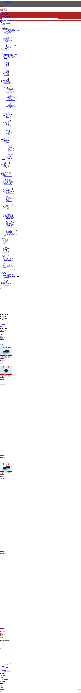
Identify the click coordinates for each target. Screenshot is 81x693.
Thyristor (5, 122)
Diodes (5, 87)
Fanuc (5, 242)
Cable (3, 27)
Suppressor (8, 102)
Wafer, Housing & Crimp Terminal (9, 77)
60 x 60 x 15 (10, 145)
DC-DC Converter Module (6, 81)
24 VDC (7, 149)
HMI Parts (4, 174)
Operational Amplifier (7, 214)
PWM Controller (8, 226)
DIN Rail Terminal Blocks (8, 57)
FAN (3, 139)
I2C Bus (7, 197)
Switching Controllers (9, 229)
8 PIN (7, 71)
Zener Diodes (8, 109)
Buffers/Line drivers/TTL (10, 193)
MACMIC (5, 247)
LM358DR (2, 554)
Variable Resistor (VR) (5, 283)
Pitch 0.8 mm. (6, 161)
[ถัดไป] (1, 692)
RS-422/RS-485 (8, 202)
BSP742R (1, 342)
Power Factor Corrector (10, 224)
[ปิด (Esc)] (0, 691)
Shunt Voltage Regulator (10, 227)
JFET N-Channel (8, 114)
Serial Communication (9, 203)
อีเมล (1, 685)
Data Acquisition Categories (8, 182)
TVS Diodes (8, 103)
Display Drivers (8, 219)
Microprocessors (9, 188)
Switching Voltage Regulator (10, 230)
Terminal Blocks (6, 75)
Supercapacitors (6, 39)
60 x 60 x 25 (10, 146)
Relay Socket (6, 72)
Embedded (6, 185)
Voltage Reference (9, 233)
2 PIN (7, 66)
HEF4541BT (2, 326)
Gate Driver (8, 220)
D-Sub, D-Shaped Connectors (9, 56)
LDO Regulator (8, 221)
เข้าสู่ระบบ (6, 679)
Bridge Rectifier (8, 88)
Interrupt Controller (9, 198)
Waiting (3, 286)
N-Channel (7, 117)
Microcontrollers (9, 187)
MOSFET (5, 115)
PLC (3, 238)
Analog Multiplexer (7, 178)
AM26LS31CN (2, 478)
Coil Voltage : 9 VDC (7, 265)
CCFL (5, 43)
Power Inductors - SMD (8, 176)
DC (4, 141)
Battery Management (9, 218)
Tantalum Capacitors (7, 40)
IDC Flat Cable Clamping (8, 59)
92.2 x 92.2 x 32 (10, 148)
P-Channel (7, 119)
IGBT (5, 111)
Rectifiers (7, 93)
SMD (7, 33)
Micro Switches (6, 275)
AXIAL (5, 165)
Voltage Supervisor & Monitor (11, 234)
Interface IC (6, 192)
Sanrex (5, 250)
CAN (7, 194)
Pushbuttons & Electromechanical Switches (11, 276)
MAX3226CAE (2, 381)
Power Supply (4, 254)
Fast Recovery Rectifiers (10, 89)
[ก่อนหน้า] (0, 692)
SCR (6, 124)
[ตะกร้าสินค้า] (4, 17)
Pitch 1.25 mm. (6, 163)
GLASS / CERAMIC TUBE (8, 167)
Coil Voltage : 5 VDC (7, 264)
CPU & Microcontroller (8, 181)
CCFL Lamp (4, 48)
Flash (7, 211)
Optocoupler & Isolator (8, 215)
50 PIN (7, 70)
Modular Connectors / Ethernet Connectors (11, 60)
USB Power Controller (9, 231)
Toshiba (5, 252)
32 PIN (7, 68)
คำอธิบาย (3, 324)
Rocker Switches (6, 277)
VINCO (5, 253)
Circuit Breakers (5, 49)
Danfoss (5, 240)
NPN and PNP (8, 133)
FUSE (3, 164)
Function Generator (7, 190)
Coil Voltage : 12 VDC (7, 258)
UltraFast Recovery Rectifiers (11, 106)
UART (7, 205)
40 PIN (7, 69)
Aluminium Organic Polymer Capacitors (12, 30)
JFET (5, 113)
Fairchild (5, 241)
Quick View (2, 331)
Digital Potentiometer (7, 184)
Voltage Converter (9, 232)
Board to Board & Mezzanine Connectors (10, 54)
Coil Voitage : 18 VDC (7, 257)
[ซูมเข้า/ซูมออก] (1, 691)
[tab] (30, 324)
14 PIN (7, 64)
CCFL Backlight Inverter (6, 42)
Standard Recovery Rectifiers (10, 100)
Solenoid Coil (4, 272)
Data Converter (6, 183)
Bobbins (5, 280)
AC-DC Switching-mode (10, 217)
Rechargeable (6, 26)
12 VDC (7, 142)
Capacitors (4, 28)
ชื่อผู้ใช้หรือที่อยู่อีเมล (4, 675)
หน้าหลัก (1, 20)
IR (4, 244)
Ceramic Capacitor (7, 32)
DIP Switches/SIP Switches (8, 274)
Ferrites (3, 159)
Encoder (3, 138)
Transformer (4, 279)
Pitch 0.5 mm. (6, 160)
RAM (7, 213)
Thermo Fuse (6, 171)
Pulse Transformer (5, 255)
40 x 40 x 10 (10, 143)
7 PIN (7, 79)
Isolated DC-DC (6, 82)
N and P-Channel (8, 116)
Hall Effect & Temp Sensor (6, 173)
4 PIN (7, 78)
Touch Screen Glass (5, 278)
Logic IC (14, 20)
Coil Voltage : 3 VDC (7, 261)
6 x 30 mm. (7, 169)
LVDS (7, 200)
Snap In (7, 36)
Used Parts (4, 282)
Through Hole (8, 37)
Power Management (7, 216)
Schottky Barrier (8, 94)
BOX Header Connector (8, 55)
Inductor (3, 175)
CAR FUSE (6, 166)
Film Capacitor (6, 38)
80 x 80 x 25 (10, 147)
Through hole (8, 47)
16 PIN (7, 65)
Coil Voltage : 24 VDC (7, 260)
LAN (7, 199)
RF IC (5, 235)
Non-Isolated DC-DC (7, 83)
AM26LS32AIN (2, 334)
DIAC (7, 123)
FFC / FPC (5, 58)
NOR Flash (8, 212)
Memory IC (6, 207)
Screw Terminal (8, 31)
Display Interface (9, 195)
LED (4, 44)
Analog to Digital (7, 179)
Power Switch (8, 225)
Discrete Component (5, 86)
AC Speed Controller (5, 23)
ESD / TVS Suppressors (8, 189)
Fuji (4, 243)
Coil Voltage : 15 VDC (7, 259)
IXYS (5, 245)
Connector (4, 53)
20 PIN (7, 67)
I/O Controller (8, 196)
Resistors (3, 267)
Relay (3, 256)
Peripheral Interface (9, 201)
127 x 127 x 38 (10, 150)
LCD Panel (4, 236)
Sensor (3, 271)
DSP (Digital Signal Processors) (11, 186)
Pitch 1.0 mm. (6, 162)
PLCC (7, 74)
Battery (3, 24)
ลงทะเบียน (2, 689)
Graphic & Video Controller (8, 191)
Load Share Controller (9, 222)
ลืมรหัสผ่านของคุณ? (3, 681)
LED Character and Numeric (10, 45)
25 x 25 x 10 (10, 158)
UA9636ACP (2, 631)
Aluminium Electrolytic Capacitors (9, 29)
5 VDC (7, 157)
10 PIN (7, 62)
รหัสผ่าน (2, 677)
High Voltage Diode (9, 92)
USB (5, 76)
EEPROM (7, 210)
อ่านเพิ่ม (1, 556)
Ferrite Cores (6, 281)
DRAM (7, 209)
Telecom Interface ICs (9, 204)
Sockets (5, 73)
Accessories (6, 140)
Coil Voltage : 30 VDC (7, 262)
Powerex (5, 249)
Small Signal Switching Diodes (11, 97)
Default (3, 85)
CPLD (7, 208)
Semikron (5, 251)
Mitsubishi (6, 248)
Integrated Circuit (9, 20)
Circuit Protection (5, 50)
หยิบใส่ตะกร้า (2, 337)
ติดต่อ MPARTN (4, 14)
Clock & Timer (6, 180)
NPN (7, 130)
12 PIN (7, 63)
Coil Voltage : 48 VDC (7, 263)
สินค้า (3, 12)
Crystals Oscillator (5, 80)
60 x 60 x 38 (10, 153)
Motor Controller (9, 223)
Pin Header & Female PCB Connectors (10, 61)
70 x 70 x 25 (10, 154)
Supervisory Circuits (9, 228)
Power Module (4, 239)
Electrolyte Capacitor (7, 34)
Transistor (5, 129)
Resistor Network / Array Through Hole (10, 269)
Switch (3, 273)
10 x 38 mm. (8, 168)
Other (3, 237)
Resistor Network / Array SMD (9, 268)
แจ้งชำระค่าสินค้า (5, 13)
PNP (7, 135)
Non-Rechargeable (7, 25)
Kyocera (5, 246)
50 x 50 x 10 (10, 144)
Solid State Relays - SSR (8, 266)
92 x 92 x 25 (10, 156)
